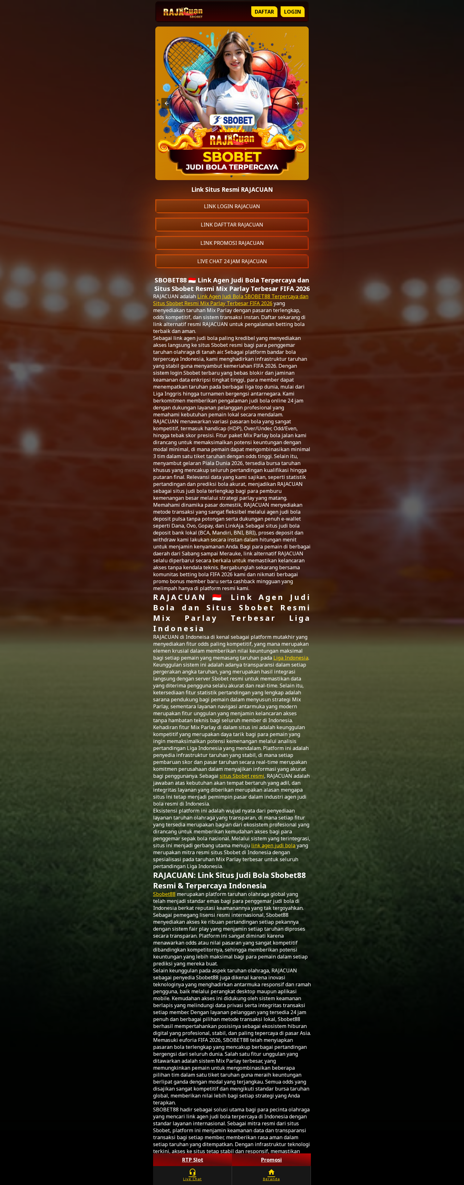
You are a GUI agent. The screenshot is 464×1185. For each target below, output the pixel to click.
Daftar (264, 11)
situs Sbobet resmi (242, 775)
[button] (166, 103)
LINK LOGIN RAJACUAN (232, 206)
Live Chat (192, 1174)
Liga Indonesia (290, 657)
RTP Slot (192, 1159)
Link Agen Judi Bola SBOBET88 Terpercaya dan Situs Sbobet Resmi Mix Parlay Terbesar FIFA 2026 (230, 300)
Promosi (271, 1159)
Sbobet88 (164, 894)
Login (292, 11)
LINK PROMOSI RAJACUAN (232, 242)
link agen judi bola (273, 845)
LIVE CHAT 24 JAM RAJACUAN (232, 261)
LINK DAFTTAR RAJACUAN (232, 224)
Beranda (271, 1174)
